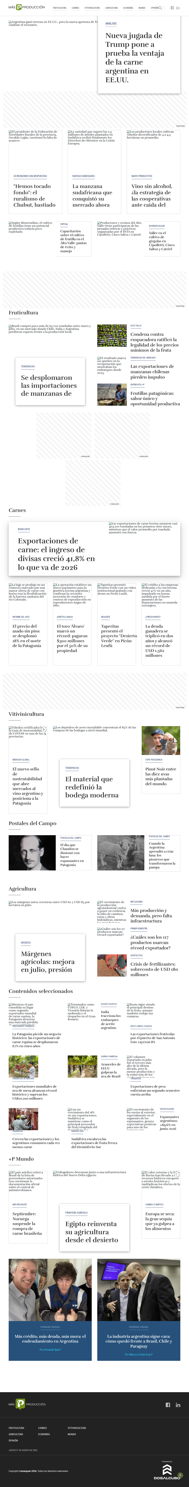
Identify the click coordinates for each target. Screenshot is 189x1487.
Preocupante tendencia (23, 1026)
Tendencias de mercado (23, 1079)
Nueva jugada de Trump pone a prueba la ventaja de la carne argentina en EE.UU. (134, 57)
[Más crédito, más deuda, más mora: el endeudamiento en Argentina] (50, 1290)
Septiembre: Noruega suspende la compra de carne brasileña (28, 1223)
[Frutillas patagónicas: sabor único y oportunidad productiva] (112, 395)
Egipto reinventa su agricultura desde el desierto (91, 1232)
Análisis (110, 23)
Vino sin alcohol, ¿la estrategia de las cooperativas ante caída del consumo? (152, 198)
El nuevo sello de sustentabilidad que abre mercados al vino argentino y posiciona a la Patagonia (28, 786)
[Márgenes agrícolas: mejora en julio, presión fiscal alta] (50, 932)
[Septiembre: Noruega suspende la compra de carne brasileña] (28, 1185)
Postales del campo (70, 838)
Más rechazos (20, 1204)
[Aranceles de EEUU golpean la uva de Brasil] (82, 1066)
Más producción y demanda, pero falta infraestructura (151, 916)
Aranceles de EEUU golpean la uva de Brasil (111, 1070)
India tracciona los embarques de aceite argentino (111, 1020)
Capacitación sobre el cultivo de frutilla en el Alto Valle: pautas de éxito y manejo (73, 241)
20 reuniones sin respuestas (30, 176)
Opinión (13, 1440)
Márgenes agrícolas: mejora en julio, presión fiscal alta (48, 966)
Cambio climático (154, 1204)
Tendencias (28, 366)
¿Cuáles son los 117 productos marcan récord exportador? (150, 942)
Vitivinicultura (92, 8)
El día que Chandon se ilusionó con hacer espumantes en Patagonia (72, 855)
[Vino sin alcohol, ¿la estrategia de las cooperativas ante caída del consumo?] (153, 150)
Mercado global (21, 759)
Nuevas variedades (84, 176)
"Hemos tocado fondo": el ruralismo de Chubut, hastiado (34, 195)
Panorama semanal (50, 1327)
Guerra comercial (109, 1056)
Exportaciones (167, 1109)
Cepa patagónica (153, 759)
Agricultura (111, 8)
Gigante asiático (109, 1004)
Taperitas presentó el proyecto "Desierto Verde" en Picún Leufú (119, 636)
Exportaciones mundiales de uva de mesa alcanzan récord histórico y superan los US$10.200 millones (34, 1092)
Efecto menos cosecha (141, 1026)
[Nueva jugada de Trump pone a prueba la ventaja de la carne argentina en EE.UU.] (94, 52)
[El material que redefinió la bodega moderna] (94, 757)
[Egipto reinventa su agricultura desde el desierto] (94, 1202)
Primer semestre (138, 928)
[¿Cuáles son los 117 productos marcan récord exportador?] (112, 938)
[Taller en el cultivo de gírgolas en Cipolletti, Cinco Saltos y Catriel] (120, 239)
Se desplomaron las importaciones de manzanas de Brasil (49, 390)
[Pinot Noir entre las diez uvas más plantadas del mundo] (161, 740)
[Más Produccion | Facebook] (172, 8)
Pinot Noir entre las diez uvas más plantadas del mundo (160, 776)
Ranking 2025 (77, 1131)
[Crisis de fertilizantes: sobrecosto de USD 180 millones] (112, 965)
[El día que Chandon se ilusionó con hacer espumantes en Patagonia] (32, 852)
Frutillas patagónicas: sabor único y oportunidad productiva (155, 399)
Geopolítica (136, 955)
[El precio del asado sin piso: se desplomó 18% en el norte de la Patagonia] (28, 597)
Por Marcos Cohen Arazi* (139, 1354)
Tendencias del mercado (143, 358)
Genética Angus (65, 617)
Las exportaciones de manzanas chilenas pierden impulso (152, 372)
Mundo (142, 8)
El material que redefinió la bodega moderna (92, 787)
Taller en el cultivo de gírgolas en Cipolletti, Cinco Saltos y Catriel (162, 241)
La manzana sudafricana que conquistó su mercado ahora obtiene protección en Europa (92, 205)
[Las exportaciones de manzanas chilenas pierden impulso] (112, 368)
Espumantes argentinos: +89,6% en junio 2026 (169, 1123)
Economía (128, 8)
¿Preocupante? (153, 617)
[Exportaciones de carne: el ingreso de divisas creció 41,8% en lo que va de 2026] (145, 549)
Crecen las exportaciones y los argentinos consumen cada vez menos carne (36, 1143)
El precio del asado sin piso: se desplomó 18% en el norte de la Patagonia (27, 636)
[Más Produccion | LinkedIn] (178, 8)
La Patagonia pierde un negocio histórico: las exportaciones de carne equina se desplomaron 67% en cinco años (36, 1040)
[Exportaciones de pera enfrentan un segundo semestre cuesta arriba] (141, 1066)
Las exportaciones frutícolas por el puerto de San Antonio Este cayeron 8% (152, 1038)
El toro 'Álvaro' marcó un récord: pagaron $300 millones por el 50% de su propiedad (72, 638)
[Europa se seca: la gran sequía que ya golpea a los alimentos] (161, 1185)
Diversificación (157, 226)
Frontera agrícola (76, 1212)
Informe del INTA (21, 617)
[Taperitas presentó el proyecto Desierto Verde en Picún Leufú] (116, 597)
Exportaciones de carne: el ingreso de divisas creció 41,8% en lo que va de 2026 (56, 554)
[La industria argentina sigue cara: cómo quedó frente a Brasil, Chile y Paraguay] (138, 1290)
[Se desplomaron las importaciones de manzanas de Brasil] (50, 356)
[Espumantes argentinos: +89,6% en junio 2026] (141, 1119)
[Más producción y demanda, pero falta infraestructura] (112, 912)
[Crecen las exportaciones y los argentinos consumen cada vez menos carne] (23, 1119)
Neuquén (105, 617)
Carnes (75, 8)
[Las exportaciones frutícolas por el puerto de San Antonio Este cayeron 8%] (141, 1014)
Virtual (64, 224)
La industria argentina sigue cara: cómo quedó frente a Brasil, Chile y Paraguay (139, 1341)
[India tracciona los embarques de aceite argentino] (82, 1014)
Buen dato (24, 529)
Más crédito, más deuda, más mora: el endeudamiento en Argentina (50, 1339)
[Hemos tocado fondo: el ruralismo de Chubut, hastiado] (35, 150)
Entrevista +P (137, 385)
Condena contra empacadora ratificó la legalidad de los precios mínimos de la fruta (154, 342)
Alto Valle (135, 326)
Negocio (26, 942)
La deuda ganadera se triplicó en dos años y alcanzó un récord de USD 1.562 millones (159, 641)
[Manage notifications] (180, 1475)
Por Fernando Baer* (50, 1349)
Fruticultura (59, 8)
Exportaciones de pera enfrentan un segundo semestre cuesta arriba (155, 1090)
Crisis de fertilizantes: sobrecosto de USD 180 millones (154, 969)
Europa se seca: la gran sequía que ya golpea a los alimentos (160, 1221)
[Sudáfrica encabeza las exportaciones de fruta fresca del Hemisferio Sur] (82, 1119)
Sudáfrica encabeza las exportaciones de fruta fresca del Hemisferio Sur (94, 1143)
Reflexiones (136, 902)
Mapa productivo (142, 176)
